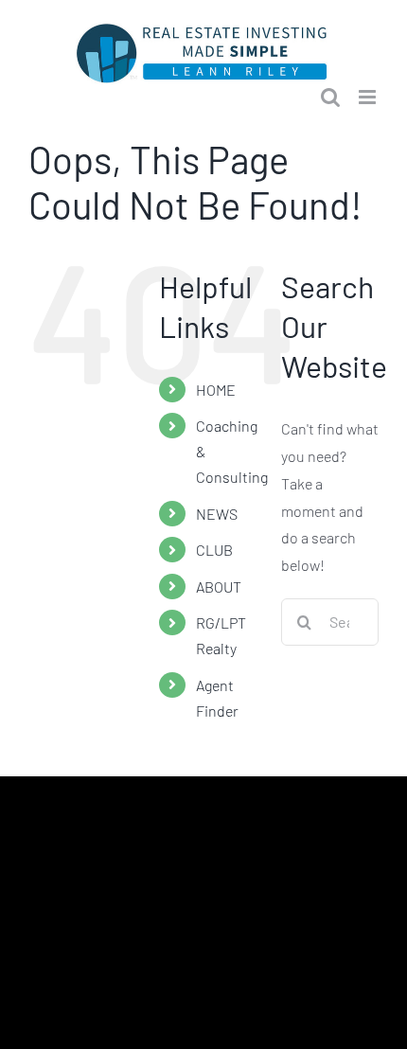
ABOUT (218, 587)
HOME (216, 390)
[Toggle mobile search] (330, 97)
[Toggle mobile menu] (369, 97)
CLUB (214, 550)
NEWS (217, 514)
